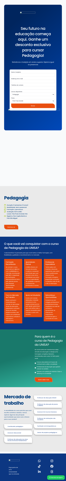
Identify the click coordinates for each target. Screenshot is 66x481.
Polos (13, 98)
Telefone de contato (17, 85)
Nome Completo (16, 72)
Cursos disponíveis (16, 91)
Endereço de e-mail (17, 78)
